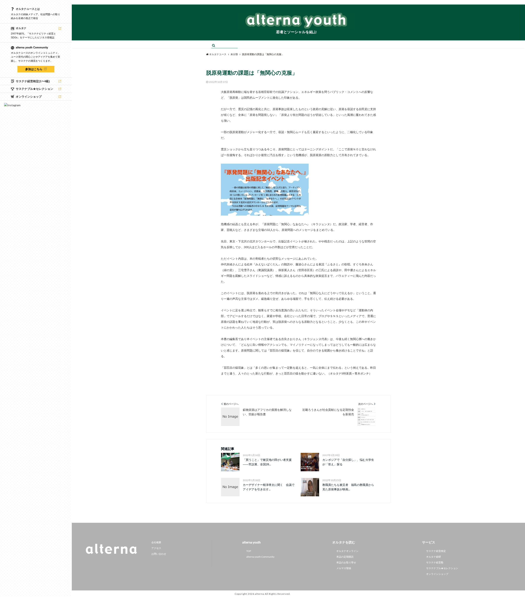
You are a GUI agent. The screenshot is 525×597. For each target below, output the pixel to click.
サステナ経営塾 (434, 562)
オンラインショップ (437, 573)
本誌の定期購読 (345, 556)
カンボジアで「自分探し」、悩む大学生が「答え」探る (348, 462)
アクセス (156, 548)
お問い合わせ (158, 553)
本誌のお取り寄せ (346, 562)
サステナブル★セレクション (442, 568)
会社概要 (156, 542)
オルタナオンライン (347, 550)
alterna (259, 593)
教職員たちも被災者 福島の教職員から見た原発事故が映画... (348, 487)
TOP (248, 550)
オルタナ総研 (433, 556)
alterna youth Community (260, 556)
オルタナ (21, 28)
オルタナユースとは (28, 8)
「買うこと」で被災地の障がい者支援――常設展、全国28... (267, 462)
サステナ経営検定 (436, 550)
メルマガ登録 (343, 568)
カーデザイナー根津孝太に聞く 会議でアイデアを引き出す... (268, 487)
